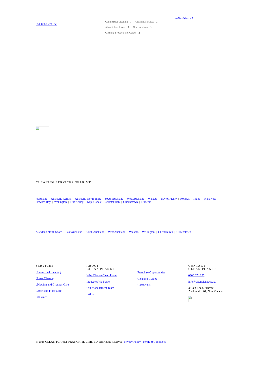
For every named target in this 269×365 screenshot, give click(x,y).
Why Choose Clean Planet (102, 275)
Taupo (196, 198)
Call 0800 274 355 (46, 24)
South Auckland (114, 198)
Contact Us (143, 284)
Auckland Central (61, 198)
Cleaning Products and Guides (120, 33)
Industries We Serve (98, 281)
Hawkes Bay (43, 201)
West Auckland (135, 198)
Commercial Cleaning (116, 22)
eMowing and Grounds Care (52, 284)
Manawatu (210, 198)
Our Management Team (100, 287)
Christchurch (112, 201)
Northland (41, 198)
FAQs (90, 294)
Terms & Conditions (154, 341)
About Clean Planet (115, 27)
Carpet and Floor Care (48, 290)
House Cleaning (45, 278)
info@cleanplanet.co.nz (202, 281)
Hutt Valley (76, 201)
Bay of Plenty (169, 198)
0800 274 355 (196, 275)
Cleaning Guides (147, 278)
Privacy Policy (132, 341)
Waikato (152, 198)
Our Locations (140, 27)
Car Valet (41, 297)
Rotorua (185, 198)
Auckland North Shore (88, 198)
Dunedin (146, 201)
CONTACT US (184, 17)
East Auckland (74, 232)
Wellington (60, 201)
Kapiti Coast (94, 201)
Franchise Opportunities (151, 272)
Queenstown (130, 201)
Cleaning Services (144, 22)
